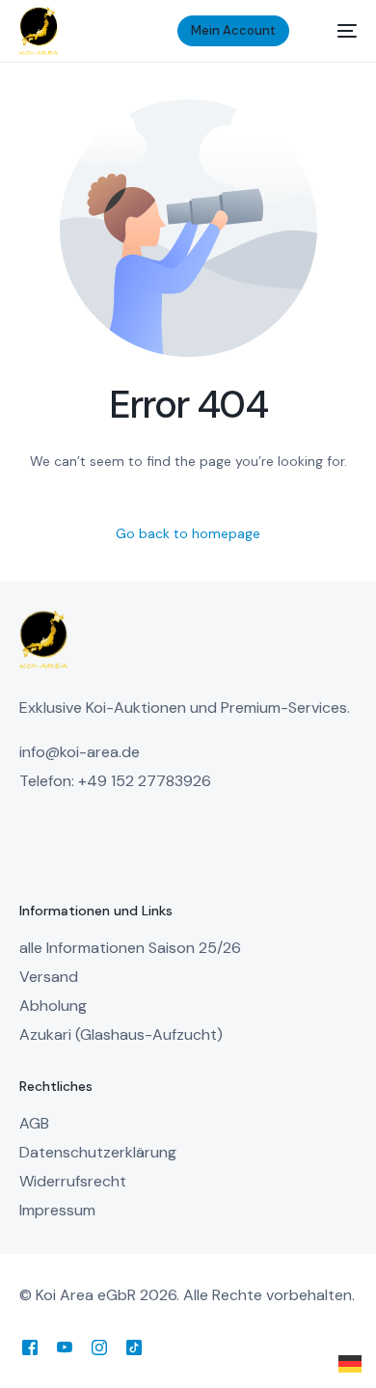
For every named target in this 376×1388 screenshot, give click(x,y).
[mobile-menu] (337, 31)
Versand (48, 976)
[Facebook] (30, 1347)
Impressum (57, 1210)
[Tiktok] (134, 1347)
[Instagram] (99, 1347)
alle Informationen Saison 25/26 (130, 948)
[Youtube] (64, 1347)
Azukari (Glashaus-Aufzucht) (121, 1034)
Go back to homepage (188, 533)
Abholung (53, 1005)
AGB (34, 1123)
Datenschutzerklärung (97, 1152)
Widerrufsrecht (72, 1181)
